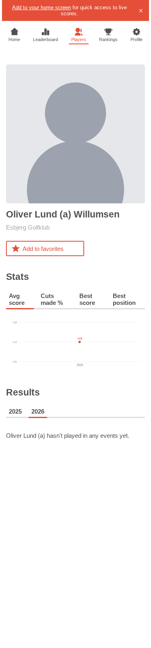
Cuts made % (52, 299)
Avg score (17, 299)
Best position (124, 299)
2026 (37, 411)
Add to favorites (43, 248)
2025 (15, 411)
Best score (87, 299)
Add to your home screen (41, 7)
